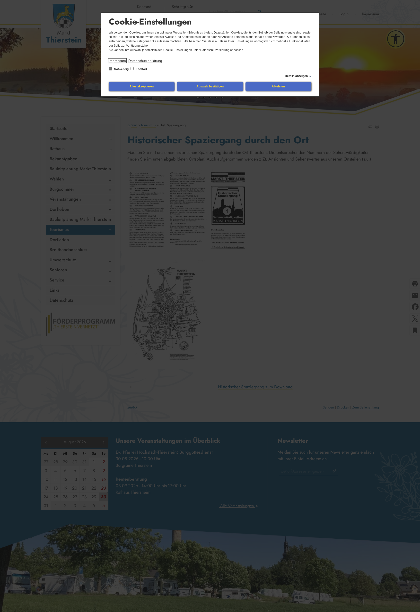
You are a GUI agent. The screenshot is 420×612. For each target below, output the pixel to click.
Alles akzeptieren (142, 86)
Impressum (117, 61)
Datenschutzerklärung (145, 61)
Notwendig (121, 69)
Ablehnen (278, 86)
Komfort (141, 69)
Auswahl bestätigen (210, 86)
